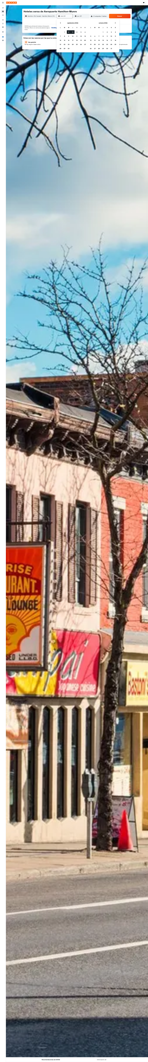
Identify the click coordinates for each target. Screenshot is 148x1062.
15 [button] (64, 40)
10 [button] (72, 36)
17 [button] (72, 40)
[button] (3, 3)
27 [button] (85, 44)
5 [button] (90, 36)
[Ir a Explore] (3, 20)
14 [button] (60, 40)
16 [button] (68, 40)
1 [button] (64, 32)
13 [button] (85, 36)
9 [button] (68, 36)
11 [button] (76, 36)
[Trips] (3, 32)
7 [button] (60, 36)
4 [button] (76, 32)
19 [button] (81, 40)
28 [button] (60, 48)
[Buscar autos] (3, 15)
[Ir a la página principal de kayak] (11, 3)
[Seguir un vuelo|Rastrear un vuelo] (3, 23)
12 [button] (81, 36)
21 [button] (60, 44)
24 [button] (72, 44)
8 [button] (64, 36)
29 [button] (64, 48)
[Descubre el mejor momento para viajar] (3, 27)
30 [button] (68, 48)
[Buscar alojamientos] (3, 11)
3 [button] (72, 32)
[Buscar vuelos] (3, 8)
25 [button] (77, 44)
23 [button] (68, 44)
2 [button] (68, 32)
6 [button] (94, 36)
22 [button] (64, 44)
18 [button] (77, 40)
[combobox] (41, 16)
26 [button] (81, 44)
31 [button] (111, 48)
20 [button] (85, 40)
